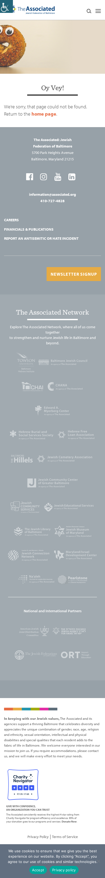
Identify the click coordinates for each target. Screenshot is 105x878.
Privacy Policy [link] (38, 836)
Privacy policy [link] (64, 870)
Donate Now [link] (69, 821)
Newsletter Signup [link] (74, 274)
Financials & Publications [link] (29, 229)
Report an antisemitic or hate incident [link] (41, 238)
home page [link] (44, 114)
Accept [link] (38, 870)
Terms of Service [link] (65, 836)
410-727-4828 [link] (52, 200)
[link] (6, 6)
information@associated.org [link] (52, 194)
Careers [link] (11, 219)
